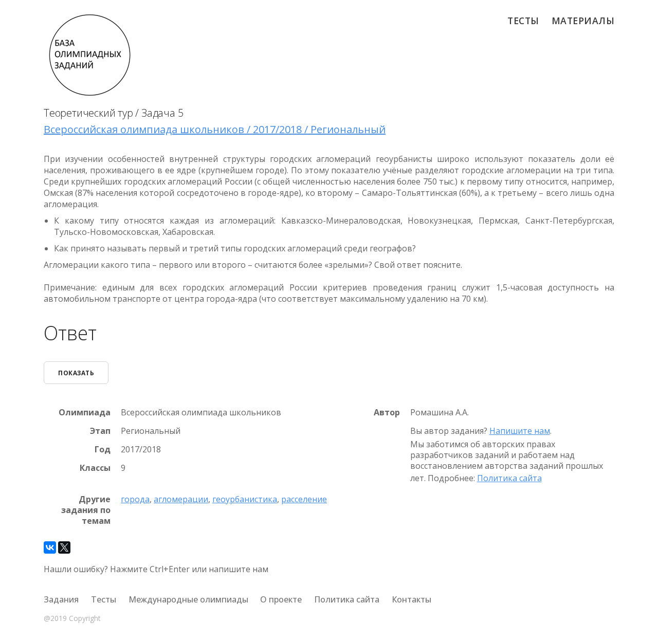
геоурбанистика (244, 499)
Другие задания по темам (86, 510)
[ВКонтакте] (50, 547)
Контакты (411, 599)
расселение (304, 499)
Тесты (523, 20)
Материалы (583, 20)
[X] (64, 547)
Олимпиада (85, 412)
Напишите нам (519, 430)
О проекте (281, 599)
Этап (100, 431)
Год (103, 449)
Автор (387, 412)
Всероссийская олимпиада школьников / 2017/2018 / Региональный (215, 129)
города (135, 499)
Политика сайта (509, 478)
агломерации (181, 499)
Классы (95, 468)
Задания (61, 599)
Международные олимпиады (188, 599)
